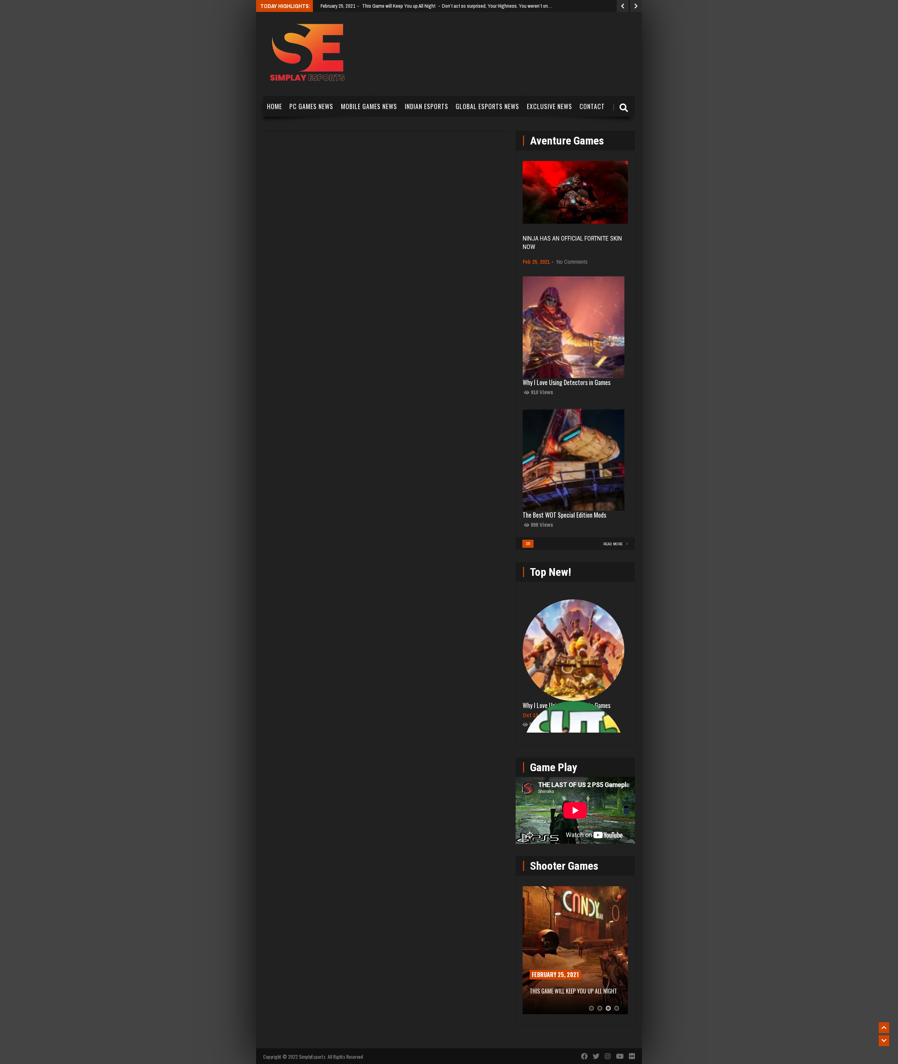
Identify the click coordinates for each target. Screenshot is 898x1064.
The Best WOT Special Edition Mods (564, 514)
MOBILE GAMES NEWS (369, 106)
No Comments (572, 261)
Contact (592, 106)
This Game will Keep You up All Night (573, 991)
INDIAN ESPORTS (426, 106)
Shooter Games (564, 866)
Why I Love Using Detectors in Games (566, 382)
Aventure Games (567, 140)
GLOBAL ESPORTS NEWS (487, 106)
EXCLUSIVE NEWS (549, 106)
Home (274, 106)
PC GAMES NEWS (311, 106)
